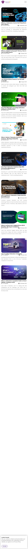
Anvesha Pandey (6, 25)
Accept (4, 546)
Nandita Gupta (6, 81)
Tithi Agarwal (5, 227)
